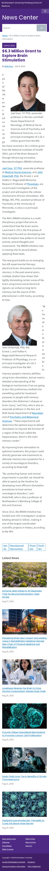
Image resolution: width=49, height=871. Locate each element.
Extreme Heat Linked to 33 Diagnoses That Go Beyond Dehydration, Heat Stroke (22, 594)
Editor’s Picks (30, 839)
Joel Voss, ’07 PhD (12, 168)
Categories (6, 842)
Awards (5, 547)
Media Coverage (7, 849)
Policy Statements (34, 866)
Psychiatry (41, 547)
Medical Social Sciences (18, 172)
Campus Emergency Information (13, 866)
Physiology (32, 184)
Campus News (9, 45)
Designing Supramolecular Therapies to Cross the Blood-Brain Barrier (23, 822)
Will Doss (9, 66)
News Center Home (9, 839)
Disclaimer (31, 862)
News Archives (30, 842)
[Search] (41, 28)
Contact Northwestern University (13, 862)
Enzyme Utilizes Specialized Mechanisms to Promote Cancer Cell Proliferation (23, 734)
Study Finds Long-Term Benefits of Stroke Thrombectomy (24, 778)
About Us (28, 846)
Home (5, 35)
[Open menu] (45, 11)
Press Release (7, 846)
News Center (20, 17)
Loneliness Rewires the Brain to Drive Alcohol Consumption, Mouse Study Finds (24, 690)
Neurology (37, 413)
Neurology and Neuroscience (17, 547)
